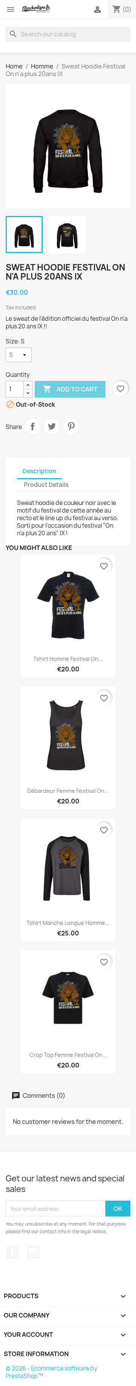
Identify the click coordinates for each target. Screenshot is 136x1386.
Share (32, 426)
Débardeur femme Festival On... (68, 790)
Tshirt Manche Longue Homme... (68, 922)
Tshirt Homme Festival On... (68, 658)
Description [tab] (39, 471)
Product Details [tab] (46, 485)
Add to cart (70, 388)
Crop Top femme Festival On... (68, 1054)
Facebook (12, 1252)
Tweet (51, 426)
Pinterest (71, 426)
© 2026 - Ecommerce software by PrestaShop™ (51, 1372)
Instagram (33, 1252)
